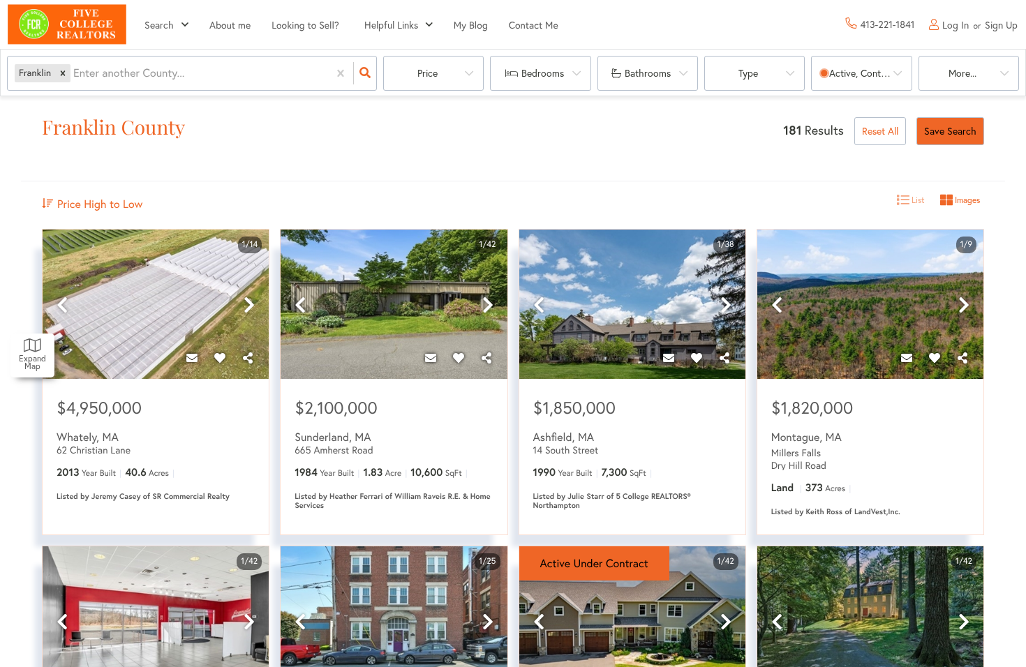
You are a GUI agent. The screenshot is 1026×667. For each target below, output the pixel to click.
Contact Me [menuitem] (533, 24)
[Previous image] (62, 305)
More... (962, 73)
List (917, 200)
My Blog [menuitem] (471, 24)
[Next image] (249, 305)
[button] (62, 73)
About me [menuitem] (230, 24)
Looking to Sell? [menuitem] (305, 24)
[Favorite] (220, 358)
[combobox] (74, 74)
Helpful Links (391, 24)
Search (159, 24)
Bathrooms (648, 73)
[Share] (248, 358)
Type (748, 73)
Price (427, 73)
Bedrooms (542, 73)
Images (966, 200)
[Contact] (192, 358)
